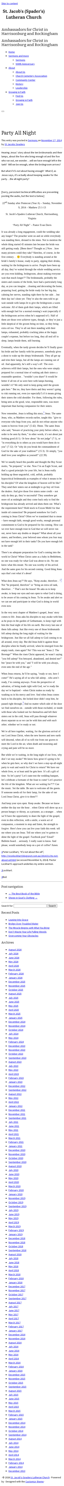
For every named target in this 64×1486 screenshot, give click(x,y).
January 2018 (15, 1282)
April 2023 (14, 1074)
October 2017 (16, 1294)
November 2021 (17, 1114)
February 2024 (16, 1041)
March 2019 (14, 1226)
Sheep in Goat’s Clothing (23, 897)
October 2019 (16, 1202)
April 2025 (14, 1009)
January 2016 (15, 1370)
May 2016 (13, 1354)
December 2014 (17, 1422)
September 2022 (17, 1090)
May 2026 (13, 961)
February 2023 (16, 1078)
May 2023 (13, 1070)
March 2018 (14, 1274)
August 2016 (15, 1342)
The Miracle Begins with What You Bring (29, 927)
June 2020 (14, 1174)
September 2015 (17, 1386)
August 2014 (15, 1438)
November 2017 (17, 1290)
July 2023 (13, 1066)
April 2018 (14, 1270)
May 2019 (13, 1218)
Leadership (22, 87)
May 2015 (13, 1402)
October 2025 (16, 989)
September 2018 (17, 1250)
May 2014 (13, 1451)
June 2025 (14, 1001)
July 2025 (13, 997)
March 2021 (14, 1138)
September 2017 (17, 1298)
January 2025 (15, 1017)
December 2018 (17, 1238)
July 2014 (13, 1442)
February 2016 (16, 1366)
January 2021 (15, 1146)
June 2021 (14, 1126)
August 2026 (15, 949)
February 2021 (16, 1142)
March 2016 (14, 1362)
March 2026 (14, 969)
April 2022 (14, 1102)
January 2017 (15, 1330)
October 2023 (16, 1053)
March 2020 (14, 1186)
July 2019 (13, 1210)
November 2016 (17, 1338)
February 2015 (16, 1414)
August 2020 (15, 1166)
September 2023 (17, 1058)
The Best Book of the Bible (24, 893)
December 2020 (17, 1150)
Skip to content (9, 3)
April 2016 (14, 1358)
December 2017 (17, 1286)
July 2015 (13, 1394)
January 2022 (15, 1106)
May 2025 (13, 1005)
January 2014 (15, 1466)
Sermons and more (19, 55)
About (12, 67)
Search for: (7, 905)
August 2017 (15, 1302)
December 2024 (17, 1021)
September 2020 (17, 1162)
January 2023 (15, 1081)
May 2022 (13, 1098)
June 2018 (14, 1262)
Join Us (19, 104)
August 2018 (15, 1254)
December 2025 (17, 981)
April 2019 (14, 1222)
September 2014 (17, 1434)
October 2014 (16, 1430)
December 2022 (17, 1086)
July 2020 (13, 1170)
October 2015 (16, 1382)
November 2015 (17, 1378)
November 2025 (17, 985)
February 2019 (16, 1230)
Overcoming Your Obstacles (23, 935)
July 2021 (13, 1122)
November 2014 (17, 1426)
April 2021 (14, 1134)
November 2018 (17, 1242)
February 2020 (16, 1190)
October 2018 (16, 1246)
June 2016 (14, 1350)
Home (12, 52)
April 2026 (14, 965)
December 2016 (17, 1334)
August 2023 (15, 1061)
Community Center (25, 80)
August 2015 (15, 1390)
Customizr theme (34, 1481)
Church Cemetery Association (31, 75)
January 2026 (15, 977)
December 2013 (17, 1471)
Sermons (20, 60)
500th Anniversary (25, 64)
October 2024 (16, 1029)
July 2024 (13, 1033)
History (19, 84)
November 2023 (17, 1049)
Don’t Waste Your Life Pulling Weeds (28, 931)
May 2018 (13, 1266)
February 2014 (16, 1463)
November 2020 (17, 1154)
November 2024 (17, 1025)
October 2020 (16, 1158)
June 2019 (14, 1214)
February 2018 (16, 1278)
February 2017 (16, 1326)
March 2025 (14, 1013)
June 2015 (14, 1398)
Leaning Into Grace (18, 919)
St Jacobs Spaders (15, 144)
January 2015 (15, 1418)
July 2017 (13, 1306)
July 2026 (13, 953)
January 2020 (15, 1194)
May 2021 (13, 1130)
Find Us (19, 96)
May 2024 (13, 1037)
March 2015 (14, 1410)
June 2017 (14, 1310)
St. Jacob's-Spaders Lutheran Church (30, 1477)
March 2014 (14, 1459)
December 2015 (17, 1374)
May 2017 (13, 1314)
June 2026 (14, 957)
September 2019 (17, 1206)
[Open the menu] (2, 111)
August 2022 (15, 1094)
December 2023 (17, 1046)
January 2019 (15, 1234)
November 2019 (17, 1198)
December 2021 (17, 1110)
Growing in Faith (17, 92)
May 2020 (13, 1178)
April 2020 (14, 1182)
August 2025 (15, 993)
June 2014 (14, 1446)
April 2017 (14, 1318)
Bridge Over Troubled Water (23, 923)
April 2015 (14, 1406)
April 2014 (14, 1454)
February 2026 (16, 973)
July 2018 (13, 1258)
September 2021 (17, 1118)
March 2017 (14, 1322)
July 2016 (13, 1346)
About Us (20, 72)
